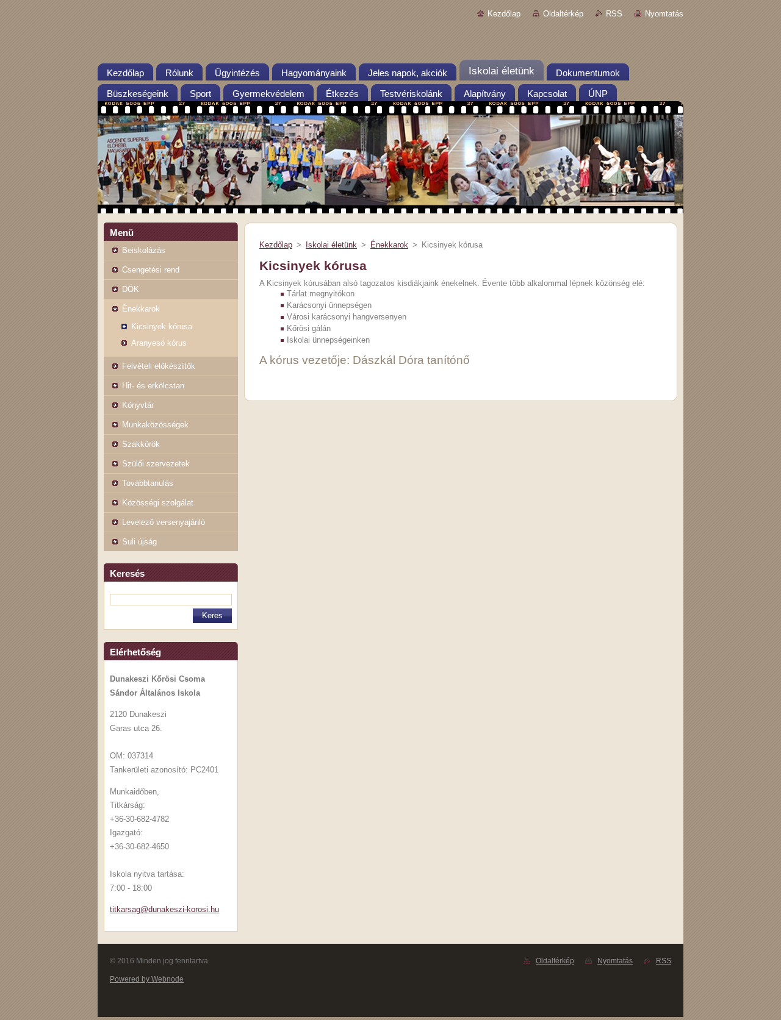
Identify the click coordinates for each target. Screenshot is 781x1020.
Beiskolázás (143, 250)
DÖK (130, 289)
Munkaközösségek (155, 424)
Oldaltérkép (563, 13)
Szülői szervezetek (156, 463)
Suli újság (139, 541)
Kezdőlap (504, 13)
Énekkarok (141, 308)
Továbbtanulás (147, 483)
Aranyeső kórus (159, 343)
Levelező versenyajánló (163, 522)
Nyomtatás (664, 13)
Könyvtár (138, 405)
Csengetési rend (150, 269)
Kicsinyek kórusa (161, 326)
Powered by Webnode (147, 979)
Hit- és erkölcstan (153, 385)
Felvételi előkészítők (158, 366)
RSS (614, 13)
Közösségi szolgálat (157, 502)
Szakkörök (141, 444)
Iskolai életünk (331, 244)
